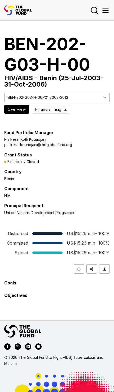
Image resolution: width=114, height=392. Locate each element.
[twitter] (18, 347)
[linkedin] (28, 347)
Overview (17, 109)
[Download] (104, 269)
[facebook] (7, 347)
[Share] (91, 269)
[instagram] (38, 347)
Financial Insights (51, 109)
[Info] (79, 269)
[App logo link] (18, 10)
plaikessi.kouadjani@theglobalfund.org (38, 144)
